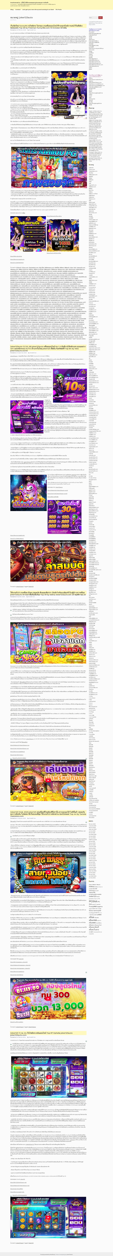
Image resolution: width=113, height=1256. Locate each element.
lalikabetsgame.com (69, 291)
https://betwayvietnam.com (96, 64)
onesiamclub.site (66, 300)
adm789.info (33, 271)
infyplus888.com (66, 287)
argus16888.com (15, 273)
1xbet (71, 267)
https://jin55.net (93, 35)
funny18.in (28, 284)
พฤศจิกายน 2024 (93, 860)
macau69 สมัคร (61, 295)
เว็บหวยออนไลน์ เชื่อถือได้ (29, 338)
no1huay (30, 300)
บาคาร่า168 (47, 329)
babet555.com (52, 273)
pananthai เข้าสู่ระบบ (93, 898)
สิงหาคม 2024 (92, 865)
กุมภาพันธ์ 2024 (92, 876)
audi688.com (43, 273)
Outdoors (23, 302)
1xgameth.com (81, 267)
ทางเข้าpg (37, 329)
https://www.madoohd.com (96, 79)
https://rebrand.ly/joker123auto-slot (19, 1185)
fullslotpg (79, 282)
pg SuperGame (78, 302)
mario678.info (23, 296)
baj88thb (65, 273)
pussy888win (43, 309)
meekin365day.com (44, 296)
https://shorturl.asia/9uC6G (17, 535)
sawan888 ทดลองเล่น (80, 311)
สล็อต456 (18, 333)
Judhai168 (51, 289)
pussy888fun (26, 309)
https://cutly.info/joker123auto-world (57, 493)
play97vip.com (69, 305)
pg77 (84, 302)
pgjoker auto (39, 304)
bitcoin (34, 276)
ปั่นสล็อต (67, 329)
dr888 (76, 278)
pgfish (15, 304)
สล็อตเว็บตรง (33, 335)
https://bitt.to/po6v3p (16, 256)
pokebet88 (77, 305)
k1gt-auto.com (58, 289)
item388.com (76, 287)
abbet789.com (80, 269)
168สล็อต (57, 267)
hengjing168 (66, 285)
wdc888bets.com (24, 326)
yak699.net (79, 326)
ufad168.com (42, 322)
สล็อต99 (59, 333)
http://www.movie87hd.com (96, 84)
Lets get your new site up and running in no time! (38, 9)
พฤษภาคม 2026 (92, 829)
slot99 (90, 36)
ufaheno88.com (58, 322)
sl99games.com (23, 316)
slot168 (48, 316)
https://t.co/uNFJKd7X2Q (17, 262)
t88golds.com (74, 318)
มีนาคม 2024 (92, 874)
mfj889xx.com (68, 296)
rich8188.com (71, 309)
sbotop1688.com (34, 313)
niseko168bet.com (21, 300)
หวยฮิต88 (18, 336)
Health (48, 285)
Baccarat (59, 273)
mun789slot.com (53, 298)
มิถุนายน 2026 (92, 827)
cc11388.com (34, 278)
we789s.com (33, 326)
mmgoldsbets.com (24, 298)
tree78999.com (14, 322)
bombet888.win (40, 276)
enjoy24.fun (46, 280)
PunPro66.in (59, 307)
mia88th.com (76, 296)
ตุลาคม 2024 (92, 862)
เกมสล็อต (34, 336)
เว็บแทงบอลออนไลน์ (41, 338)
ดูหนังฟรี (91, 100)
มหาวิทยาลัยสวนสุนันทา (29, 331)
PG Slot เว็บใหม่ (69, 302)
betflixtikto (38, 275)
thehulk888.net (44, 320)
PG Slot (62, 302)
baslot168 (80, 273)
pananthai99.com (35, 302)
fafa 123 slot (78, 280)
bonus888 (56, 276)
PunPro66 (52, 307)
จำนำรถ (78, 327)
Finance (29, 282)
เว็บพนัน (76, 336)
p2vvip (28, 302)
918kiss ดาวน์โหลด (38, 269)
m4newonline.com (30, 295)
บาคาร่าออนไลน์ (55, 329)
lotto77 (85, 293)
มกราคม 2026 (92, 836)
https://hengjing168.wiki (95, 33)
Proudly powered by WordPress (47, 1254)
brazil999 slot (74, 276)
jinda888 (17, 289)
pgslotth (98, 904)
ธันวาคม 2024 (92, 858)
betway (62, 275)
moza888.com (44, 298)
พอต (16, 331)
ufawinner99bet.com (46, 324)
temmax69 (26, 320)
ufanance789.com (15, 324)
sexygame (82, 313)
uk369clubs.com (56, 324)
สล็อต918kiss (98, 923)
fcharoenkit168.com (20, 282)
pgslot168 (69, 304)
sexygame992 (24, 315)
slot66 (90, 38)
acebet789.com (15, 271)
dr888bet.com (14, 280)
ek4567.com (38, 280)
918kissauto (47, 269)
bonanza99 (49, 276)
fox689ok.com (59, 282)
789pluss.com (14, 269)
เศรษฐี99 (49, 338)
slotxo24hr (67, 316)
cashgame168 (22, 278)
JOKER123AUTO (30, 1144)
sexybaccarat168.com (72, 313)
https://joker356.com (94, 60)
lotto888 (12, 295)
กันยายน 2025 (92, 843)
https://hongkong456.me (95, 103)
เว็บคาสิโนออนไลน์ (46, 336)
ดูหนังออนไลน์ (22, 329)
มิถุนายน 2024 (92, 869)
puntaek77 (13, 309)
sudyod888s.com (53, 318)
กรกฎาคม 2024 (92, 867)
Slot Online (34, 316)
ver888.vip (65, 324)
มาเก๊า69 (37, 331)
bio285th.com (27, 276)
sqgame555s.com (15, 318)
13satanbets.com (34, 267)
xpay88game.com (66, 326)
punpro (47, 307)
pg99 (11, 304)
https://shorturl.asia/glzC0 (17, 971)
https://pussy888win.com (95, 87)
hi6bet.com (74, 285)
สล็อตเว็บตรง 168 (41, 335)
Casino (28, 278)
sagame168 (52, 311)
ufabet (30, 322)
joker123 (73, 474)
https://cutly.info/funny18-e (54, 253)
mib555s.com (14, 298)
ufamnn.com (74, 322)
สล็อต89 (49, 333)
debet (62, 278)
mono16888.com (34, 298)
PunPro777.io (74, 307)
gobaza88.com (26, 285)
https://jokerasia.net (94, 66)
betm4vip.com (55, 275)
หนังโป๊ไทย (91, 52)
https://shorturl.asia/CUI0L (17, 1192)
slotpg (90, 51)
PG (58, 302)
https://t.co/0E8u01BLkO (17, 538)
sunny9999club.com (64, 318)
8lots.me (25, 269)
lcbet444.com (27, 293)
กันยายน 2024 (92, 864)
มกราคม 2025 (92, 857)
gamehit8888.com (47, 284)
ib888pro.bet (49, 287)
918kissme (54, 269)
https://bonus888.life (94, 42)
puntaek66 (81, 307)
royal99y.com (30, 311)
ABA (66, 269)
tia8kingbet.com (54, 320)
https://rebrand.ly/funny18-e (54, 216)
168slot (90, 884)
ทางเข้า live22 (30, 329)
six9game (70, 315)
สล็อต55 (23, 333)
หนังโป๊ (82, 335)
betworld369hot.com (16, 276)
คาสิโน (65, 327)
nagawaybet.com (72, 298)
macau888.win (70, 295)
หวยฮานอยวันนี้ (92, 788)
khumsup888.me (68, 289)
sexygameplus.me (34, 315)
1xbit (75, 267)
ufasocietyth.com (26, 324)
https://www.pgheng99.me (96, 93)
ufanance (81, 322)
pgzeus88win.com (59, 305)
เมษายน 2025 (92, 851)
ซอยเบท (82, 327)
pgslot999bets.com (37, 305)
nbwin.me (80, 298)
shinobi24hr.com (44, 315)
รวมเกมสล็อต (43, 331)
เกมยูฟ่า (29, 336)
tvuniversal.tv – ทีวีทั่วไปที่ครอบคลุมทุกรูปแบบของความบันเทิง (29, 2)
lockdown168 (62, 293)
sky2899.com (14, 316)
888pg (21, 269)
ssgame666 (41, 318)
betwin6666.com (70, 275)
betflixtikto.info (46, 275)
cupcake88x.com (55, 278)
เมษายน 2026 (92, 831)
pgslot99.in (28, 305)
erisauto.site (53, 280)
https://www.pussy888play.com (97, 85)
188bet (62, 267)
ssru (46, 318)
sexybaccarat (92, 88)
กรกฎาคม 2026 (92, 825)
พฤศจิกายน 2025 (93, 839)
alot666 (59, 271)
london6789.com (77, 293)
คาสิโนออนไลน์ (71, 327)
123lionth (18, 267)
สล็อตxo (69, 333)
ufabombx (35, 322)
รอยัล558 (49, 331)
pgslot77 (81, 304)
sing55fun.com (54, 315)
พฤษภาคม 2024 (92, 870)
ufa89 (25, 322)
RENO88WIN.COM (61, 309)
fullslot (75, 282)
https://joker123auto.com (95, 82)
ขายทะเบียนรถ (59, 327)
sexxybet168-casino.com (46, 313)
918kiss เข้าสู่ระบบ (99, 886)
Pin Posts (59, 9)
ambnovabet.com (73, 271)
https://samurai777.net (94, 61)
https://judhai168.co (94, 41)
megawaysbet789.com (57, 296)
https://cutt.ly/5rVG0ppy (16, 755)
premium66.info (34, 307)
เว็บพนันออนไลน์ (92, 805)
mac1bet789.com (52, 295)
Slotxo (62, 316)
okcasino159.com (45, 300)
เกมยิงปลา (24, 336)
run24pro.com (39, 311)
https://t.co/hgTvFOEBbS (19, 758)
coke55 (47, 278)
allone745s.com (48, 271)
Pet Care (54, 302)
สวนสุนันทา (70, 335)
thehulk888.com (35, 320)
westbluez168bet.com (44, 326)
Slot (29, 316)
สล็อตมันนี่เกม (80, 333)
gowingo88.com (35, 285)
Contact (18, 9)
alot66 (55, 271)
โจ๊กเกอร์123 (69, 338)
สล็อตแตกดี (56, 335)
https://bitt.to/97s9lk (53, 496)
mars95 (36, 296)
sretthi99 (23, 318)
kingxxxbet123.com (22, 291)
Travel (82, 320)
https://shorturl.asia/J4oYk (17, 259)
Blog (12, 9)
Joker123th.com (38, 289)
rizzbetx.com (14, 311)
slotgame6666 (55, 316)
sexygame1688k (15, 315)
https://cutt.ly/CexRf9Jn (16, 1188)
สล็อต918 (54, 333)
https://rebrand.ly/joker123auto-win (19, 745)
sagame (45, 311)
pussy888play (35, 309)
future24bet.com (37, 284)
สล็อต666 (33, 333)
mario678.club (14, 296)
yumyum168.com (15, 327)
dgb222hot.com (69, 278)
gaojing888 (56, 284)
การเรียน (53, 327)
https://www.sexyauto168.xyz (96, 48)
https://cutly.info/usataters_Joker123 (20, 968)
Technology (13, 320)
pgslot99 (21, 305)
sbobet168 (25, 313)
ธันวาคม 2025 (92, 838)
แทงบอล (54, 338)
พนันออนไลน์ (91, 725)
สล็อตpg (64, 333)
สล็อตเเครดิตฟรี (49, 335)
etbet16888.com (70, 280)
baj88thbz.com (72, 273)
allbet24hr (40, 271)
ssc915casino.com (32, 318)
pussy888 (91, 47)
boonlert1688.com (64, 276)
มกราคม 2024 (92, 877)
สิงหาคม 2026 (92, 824)
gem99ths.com (64, 284)
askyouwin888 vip (34, 273)
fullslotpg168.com (15, 284)
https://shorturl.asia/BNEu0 (17, 751)
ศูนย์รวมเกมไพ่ (63, 331)
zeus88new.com (35, 327)
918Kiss (31, 269)
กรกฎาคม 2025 (92, 846)
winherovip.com (55, 326)
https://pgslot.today (94, 45)
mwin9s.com (62, 298)
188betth (67, 267)
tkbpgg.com (63, 320)
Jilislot (84, 287)
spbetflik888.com (76, 316)
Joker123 (23, 289)
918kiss (90, 78)
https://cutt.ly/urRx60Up (16, 974)
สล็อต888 (43, 333)
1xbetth (91, 54)
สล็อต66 (28, 333)
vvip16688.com (14, 326)
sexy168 (56, 313)
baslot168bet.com (15, 275)
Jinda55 (12, 289)
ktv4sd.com (48, 291)
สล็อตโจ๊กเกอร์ (63, 335)
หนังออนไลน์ (77, 335)
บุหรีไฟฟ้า (61, 329)
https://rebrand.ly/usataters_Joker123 (20, 965)
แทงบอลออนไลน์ (61, 338)
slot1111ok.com (42, 316)
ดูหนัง (90, 97)
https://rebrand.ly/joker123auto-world (58, 490)
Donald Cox (32, 30)
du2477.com (22, 280)
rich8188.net (78, 309)
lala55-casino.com (57, 291)
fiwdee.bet (51, 282)
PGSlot (64, 304)
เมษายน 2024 (92, 872)
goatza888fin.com (75, 284)
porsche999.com (15, 307)
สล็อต (29, 86)
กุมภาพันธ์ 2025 (92, 855)
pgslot (27, 50)
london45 (69, 293)
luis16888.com (20, 295)
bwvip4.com (13, 278)
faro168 (12, 282)
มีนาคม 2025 (92, 853)
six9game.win (77, 315)
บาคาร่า (42, 329)
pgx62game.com (48, 305)
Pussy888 (20, 309)
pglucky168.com (56, 304)
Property (41, 307)
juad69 (46, 289)
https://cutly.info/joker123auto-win (19, 748)
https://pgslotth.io (93, 58)
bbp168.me (24, 275)
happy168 (43, 285)
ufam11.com (67, 322)
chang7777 (41, 278)
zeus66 (28, 327)
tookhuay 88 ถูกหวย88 (73, 320)
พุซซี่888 (20, 331)
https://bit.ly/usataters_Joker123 (19, 962)
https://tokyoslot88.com (95, 63)
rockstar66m (22, 311)
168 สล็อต (41, 267)
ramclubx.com (51, 309)
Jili (81, 287)
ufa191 (21, 322)
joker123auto (30, 289)
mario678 (78, 295)
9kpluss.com (61, 269)
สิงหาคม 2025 (92, 844)
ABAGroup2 (72, 269)
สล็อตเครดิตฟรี (26, 335)
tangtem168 (82, 318)
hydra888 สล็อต (14, 287)
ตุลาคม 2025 (92, 841)
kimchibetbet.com (78, 289)
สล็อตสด (12, 335)
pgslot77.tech (14, 305)
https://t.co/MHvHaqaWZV (19, 1195)
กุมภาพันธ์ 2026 (92, 834)
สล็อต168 (12, 333)
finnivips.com (35, 282)
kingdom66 (13, 291)
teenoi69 (20, 320)
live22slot (55, 293)
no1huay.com (36, 300)
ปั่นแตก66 (72, 329)
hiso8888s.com (82, 285)
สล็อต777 (38, 333)
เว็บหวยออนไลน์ (19, 338)
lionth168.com (35, 293)
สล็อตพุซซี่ (74, 333)
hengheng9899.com (57, 285)
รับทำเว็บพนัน (56, 331)
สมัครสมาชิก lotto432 (73, 331)
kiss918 (42, 291)
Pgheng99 (32, 304)
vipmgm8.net (72, 324)
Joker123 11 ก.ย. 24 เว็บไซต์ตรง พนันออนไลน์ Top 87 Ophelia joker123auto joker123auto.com (41, 1034)
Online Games (75, 300)
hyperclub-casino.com (25, 287)
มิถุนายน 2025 (92, 848)
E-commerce (30, 280)
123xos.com (25, 267)
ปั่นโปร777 (77, 329)
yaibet (73, 326)
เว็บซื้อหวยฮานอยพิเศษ (57, 336)
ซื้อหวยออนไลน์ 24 (93, 706)
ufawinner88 (35, 324)
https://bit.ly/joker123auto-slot (18, 1182)
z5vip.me (22, 327)
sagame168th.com (69, 311)
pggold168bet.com (23, 304)
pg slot (90, 90)
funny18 (23, 284)
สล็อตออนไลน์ (18, 335)
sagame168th (59, 311)
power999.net (25, 307)
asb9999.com (24, 273)
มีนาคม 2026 (92, 832)
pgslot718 (75, 304)
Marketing (30, 296)
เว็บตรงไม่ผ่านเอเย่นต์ (69, 336)
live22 (49, 293)
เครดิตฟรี (39, 336)
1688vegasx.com (49, 267)
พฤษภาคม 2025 (92, 850)
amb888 (65, 271)
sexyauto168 (62, 313)
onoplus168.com (15, 302)
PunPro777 (67, 307)
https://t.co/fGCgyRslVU (16, 1022)
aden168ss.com (24, 271)
